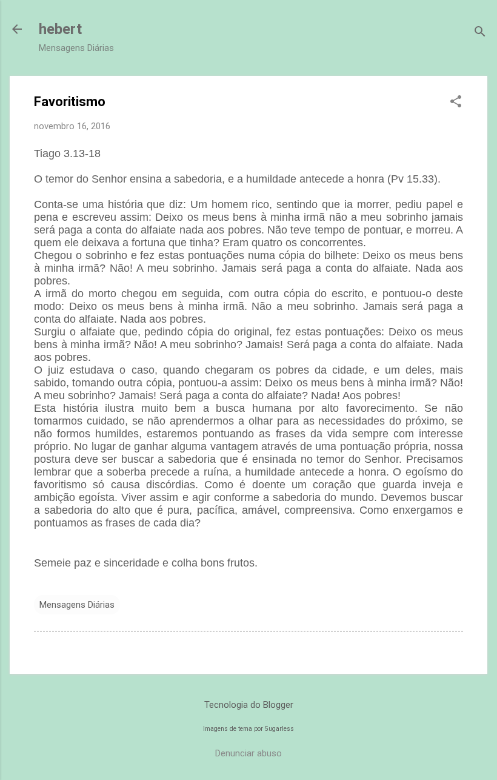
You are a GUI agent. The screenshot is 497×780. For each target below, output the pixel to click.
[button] (456, 102)
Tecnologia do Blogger (248, 704)
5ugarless (279, 729)
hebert (60, 29)
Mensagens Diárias (77, 604)
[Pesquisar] (480, 33)
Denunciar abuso (248, 753)
